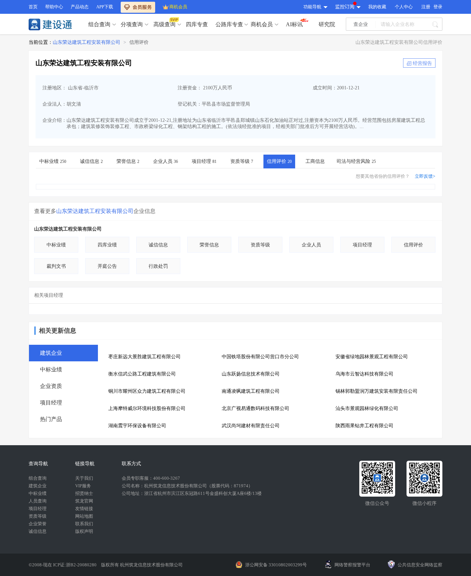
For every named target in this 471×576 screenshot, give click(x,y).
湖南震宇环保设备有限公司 (137, 425)
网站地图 (84, 516)
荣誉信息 (128, 161)
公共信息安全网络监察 (420, 564)
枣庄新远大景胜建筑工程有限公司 (144, 356)
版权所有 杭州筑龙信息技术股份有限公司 (142, 564)
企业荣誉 (38, 523)
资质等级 (241, 161)
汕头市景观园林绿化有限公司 (366, 408)
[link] (86, 42)
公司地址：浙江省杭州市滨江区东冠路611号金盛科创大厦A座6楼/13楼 (192, 493)
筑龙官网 (84, 501)
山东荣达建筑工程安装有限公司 (86, 42)
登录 (437, 6)
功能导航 (312, 6)
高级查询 (164, 24)
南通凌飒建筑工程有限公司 (251, 391)
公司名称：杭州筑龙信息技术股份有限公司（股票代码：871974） (187, 485)
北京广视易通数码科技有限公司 (255, 408)
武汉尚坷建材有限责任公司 (251, 425)
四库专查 (197, 24)
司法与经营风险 (356, 161)
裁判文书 (56, 266)
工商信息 (315, 161)
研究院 (327, 24)
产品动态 (80, 6)
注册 (425, 6)
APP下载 (104, 6)
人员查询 (38, 501)
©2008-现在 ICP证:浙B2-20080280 (63, 564)
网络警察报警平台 (352, 564)
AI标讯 (294, 24)
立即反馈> (425, 176)
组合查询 (99, 24)
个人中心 (404, 6)
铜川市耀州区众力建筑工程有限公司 (147, 391)
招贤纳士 (84, 493)
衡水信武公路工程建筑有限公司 (142, 374)
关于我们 (84, 478)
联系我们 (84, 523)
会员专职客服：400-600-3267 (151, 478)
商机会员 (178, 6)
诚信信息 (91, 161)
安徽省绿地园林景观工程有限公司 (371, 356)
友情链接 (84, 508)
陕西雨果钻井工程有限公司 (364, 425)
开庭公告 (107, 266)
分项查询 (132, 24)
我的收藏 (377, 6)
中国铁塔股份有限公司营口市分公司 (260, 356)
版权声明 (84, 531)
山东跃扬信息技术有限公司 (251, 374)
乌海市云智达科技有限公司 (364, 374)
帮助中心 (54, 6)
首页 (33, 6)
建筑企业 (38, 485)
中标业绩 (52, 161)
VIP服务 (83, 485)
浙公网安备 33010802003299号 (276, 564)
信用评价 (139, 42)
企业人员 (165, 161)
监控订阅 (344, 6)
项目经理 (204, 161)
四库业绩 (107, 244)
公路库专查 (229, 24)
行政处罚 (158, 266)
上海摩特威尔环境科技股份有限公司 (147, 408)
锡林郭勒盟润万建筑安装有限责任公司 (376, 391)
